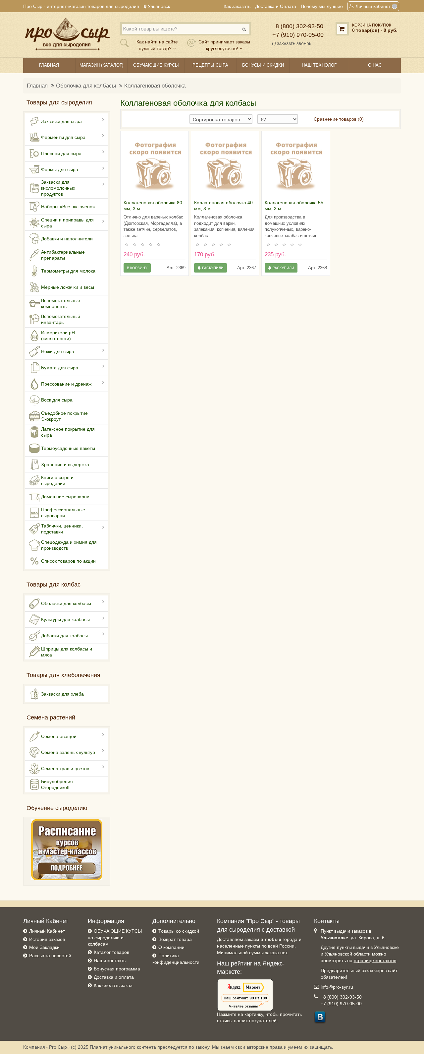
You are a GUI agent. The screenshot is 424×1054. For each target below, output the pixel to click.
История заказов (47, 939)
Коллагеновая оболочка (155, 86)
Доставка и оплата (114, 977)
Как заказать (237, 6)
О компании (171, 947)
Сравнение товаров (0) (339, 119)
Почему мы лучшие (322, 6)
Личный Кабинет (47, 931)
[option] (155, 165)
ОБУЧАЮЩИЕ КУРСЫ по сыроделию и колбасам (115, 937)
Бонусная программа (117, 968)
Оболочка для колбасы (86, 86)
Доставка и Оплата (275, 6)
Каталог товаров (111, 952)
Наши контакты (110, 960)
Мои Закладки (44, 947)
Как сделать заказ (113, 985)
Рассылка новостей (50, 955)
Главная (37, 86)
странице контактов (375, 960)
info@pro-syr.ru (337, 987)
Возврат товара (175, 939)
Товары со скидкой (178, 931)
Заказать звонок (293, 44)
